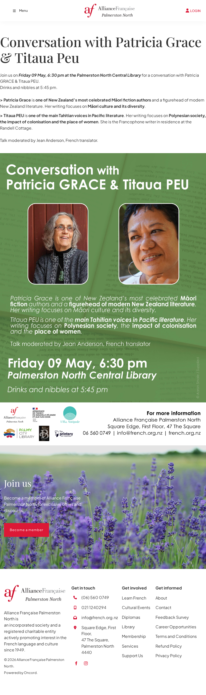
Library (128, 626)
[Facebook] (76, 663)
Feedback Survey (172, 617)
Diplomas (131, 617)
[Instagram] (85, 663)
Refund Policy (169, 646)
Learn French (134, 598)
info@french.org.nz (99, 617)
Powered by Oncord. (21, 672)
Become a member (20, 526)
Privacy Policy (169, 655)
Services (130, 646)
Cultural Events (136, 607)
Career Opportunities (176, 626)
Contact (163, 607)
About (161, 598)
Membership (134, 636)
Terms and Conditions (176, 636)
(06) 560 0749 (95, 597)
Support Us (132, 655)
